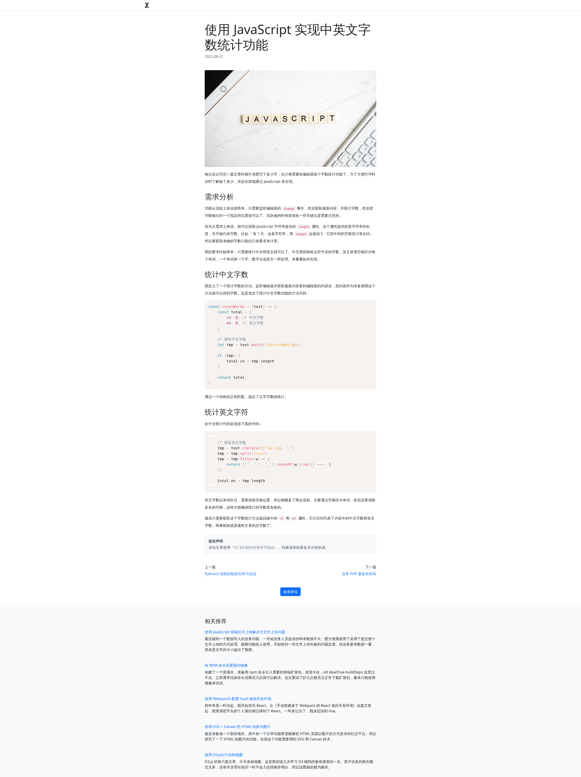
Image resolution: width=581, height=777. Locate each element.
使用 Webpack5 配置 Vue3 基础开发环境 (238, 698)
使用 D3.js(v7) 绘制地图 (224, 754)
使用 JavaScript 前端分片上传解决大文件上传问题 (245, 631)
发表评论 (290, 591)
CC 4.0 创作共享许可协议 (254, 547)
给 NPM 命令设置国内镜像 (226, 665)
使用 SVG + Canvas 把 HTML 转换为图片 (238, 726)
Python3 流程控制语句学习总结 (230, 573)
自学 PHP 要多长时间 (359, 573)
